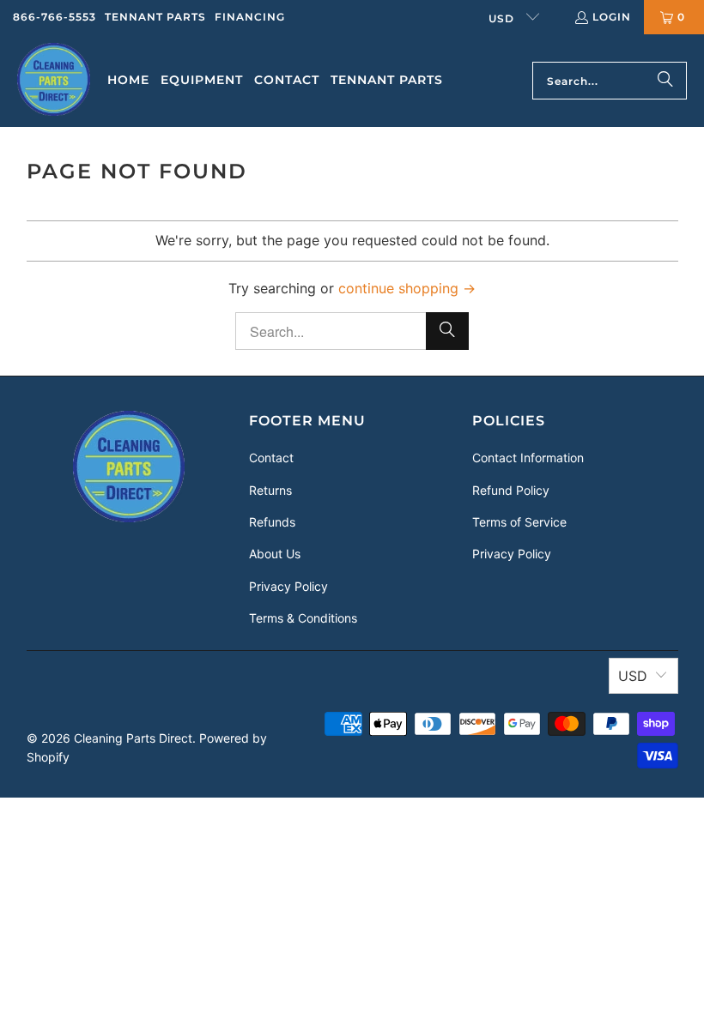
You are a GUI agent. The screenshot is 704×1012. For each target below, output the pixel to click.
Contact (271, 457)
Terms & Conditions (303, 618)
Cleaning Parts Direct (133, 738)
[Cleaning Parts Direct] (53, 80)
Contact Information (528, 457)
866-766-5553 (54, 16)
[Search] (665, 80)
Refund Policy (510, 490)
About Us (274, 553)
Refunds (272, 522)
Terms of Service (519, 522)
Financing (250, 16)
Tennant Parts (155, 16)
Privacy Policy (288, 586)
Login (611, 16)
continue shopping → (407, 288)
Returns (270, 490)
